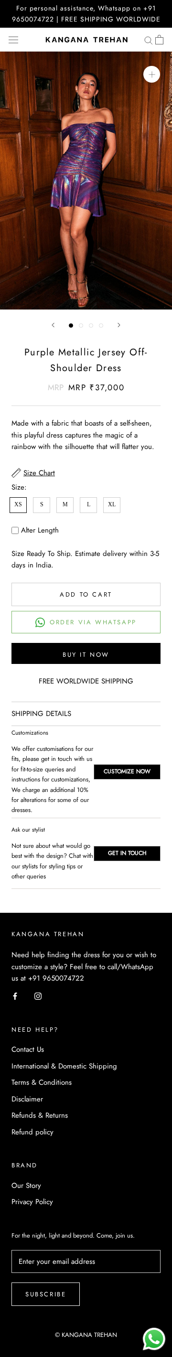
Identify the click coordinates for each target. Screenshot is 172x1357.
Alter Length (40, 530)
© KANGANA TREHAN (86, 1334)
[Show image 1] (71, 325)
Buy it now (86, 654)
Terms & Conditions (41, 1082)
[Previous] (53, 325)
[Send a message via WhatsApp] (154, 1339)
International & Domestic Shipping (64, 1066)
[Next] (119, 325)
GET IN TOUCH (127, 853)
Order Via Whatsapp (93, 622)
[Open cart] (159, 39)
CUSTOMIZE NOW (127, 771)
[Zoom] (151, 74)
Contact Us (27, 1049)
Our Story (26, 1185)
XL (112, 504)
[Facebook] (15, 996)
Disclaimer (27, 1099)
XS (18, 504)
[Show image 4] (101, 325)
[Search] (148, 40)
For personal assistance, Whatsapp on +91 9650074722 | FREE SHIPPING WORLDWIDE (86, 13)
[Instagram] (38, 996)
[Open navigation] (13, 39)
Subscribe (45, 1294)
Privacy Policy (32, 1202)
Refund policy (32, 1132)
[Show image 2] (81, 325)
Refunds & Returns (39, 1115)
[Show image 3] (91, 325)
